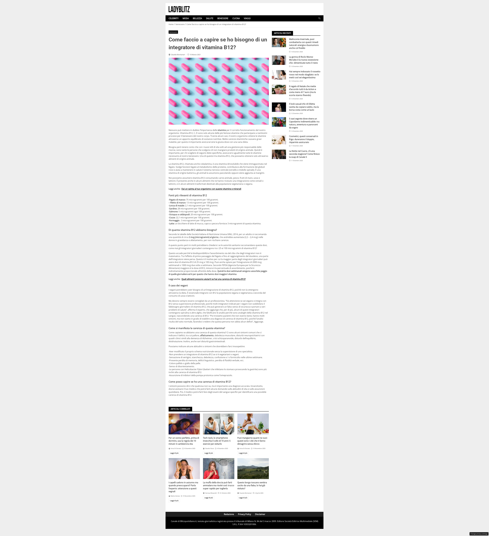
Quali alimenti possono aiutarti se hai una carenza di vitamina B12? (213, 279)
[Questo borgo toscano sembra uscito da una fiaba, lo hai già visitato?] (253, 468)
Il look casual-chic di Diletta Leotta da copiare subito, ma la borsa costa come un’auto (304, 106)
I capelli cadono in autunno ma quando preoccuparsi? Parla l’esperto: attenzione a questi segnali (183, 487)
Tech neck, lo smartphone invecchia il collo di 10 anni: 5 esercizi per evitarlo (216, 440)
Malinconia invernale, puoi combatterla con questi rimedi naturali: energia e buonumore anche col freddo (304, 43)
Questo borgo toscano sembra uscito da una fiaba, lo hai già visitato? (252, 485)
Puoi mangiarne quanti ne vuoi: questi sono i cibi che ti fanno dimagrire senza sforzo (252, 440)
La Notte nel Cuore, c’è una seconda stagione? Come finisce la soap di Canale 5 (304, 154)
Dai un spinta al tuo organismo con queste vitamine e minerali (211, 188)
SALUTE (209, 18)
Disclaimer (260, 514)
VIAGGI (247, 18)
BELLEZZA (197, 18)
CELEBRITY (174, 18)
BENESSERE (222, 18)
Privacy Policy (244, 514)
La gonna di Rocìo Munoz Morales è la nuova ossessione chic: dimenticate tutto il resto (303, 59)
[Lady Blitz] (179, 9)
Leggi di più (174, 453)
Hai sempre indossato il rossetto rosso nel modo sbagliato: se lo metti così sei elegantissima (304, 74)
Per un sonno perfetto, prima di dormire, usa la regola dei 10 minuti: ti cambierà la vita (184, 440)
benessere (173, 32)
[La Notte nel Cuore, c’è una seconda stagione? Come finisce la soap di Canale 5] (279, 154)
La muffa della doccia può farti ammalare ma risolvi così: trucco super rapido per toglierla (218, 485)
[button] (319, 18)
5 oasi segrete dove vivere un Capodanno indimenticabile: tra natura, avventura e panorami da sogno (304, 123)
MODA (186, 18)
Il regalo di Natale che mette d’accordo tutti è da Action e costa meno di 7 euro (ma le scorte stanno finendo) (302, 90)
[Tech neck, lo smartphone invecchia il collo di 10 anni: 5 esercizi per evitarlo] (218, 424)
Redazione (229, 514)
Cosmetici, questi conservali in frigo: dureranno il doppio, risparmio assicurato (303, 139)
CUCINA (236, 18)
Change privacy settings (479, 534)
